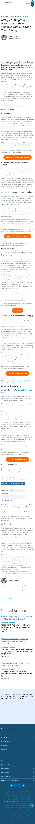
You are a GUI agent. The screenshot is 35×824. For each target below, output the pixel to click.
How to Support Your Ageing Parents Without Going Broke (15, 563)
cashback (24, 447)
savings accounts (17, 200)
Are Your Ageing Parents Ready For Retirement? (12, 245)
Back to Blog (8, 599)
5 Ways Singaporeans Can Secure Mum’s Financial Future (14, 571)
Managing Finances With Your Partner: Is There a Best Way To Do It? (16, 673)
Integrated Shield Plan (11, 300)
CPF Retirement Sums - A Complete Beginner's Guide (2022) (15, 380)
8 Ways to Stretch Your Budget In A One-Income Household (15, 559)
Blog (2, 16)
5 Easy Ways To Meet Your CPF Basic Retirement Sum (14, 243)
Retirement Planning (21, 16)
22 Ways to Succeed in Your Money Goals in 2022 (12, 557)
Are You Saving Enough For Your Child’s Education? (13, 565)
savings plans (23, 223)
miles (29, 447)
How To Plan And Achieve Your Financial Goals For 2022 (14, 106)
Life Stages (9, 16)
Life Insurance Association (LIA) (17, 269)
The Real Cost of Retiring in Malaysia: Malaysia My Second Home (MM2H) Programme (17, 651)
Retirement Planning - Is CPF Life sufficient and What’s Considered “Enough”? (16, 627)
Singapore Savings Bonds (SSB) (18, 143)
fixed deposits (12, 223)
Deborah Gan (13, 36)
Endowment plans (5, 196)
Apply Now (17, 310)
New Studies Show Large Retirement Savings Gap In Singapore (16, 383)
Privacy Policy (16, 801)
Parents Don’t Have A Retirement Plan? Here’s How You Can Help (16, 573)
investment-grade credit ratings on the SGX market (15, 137)
